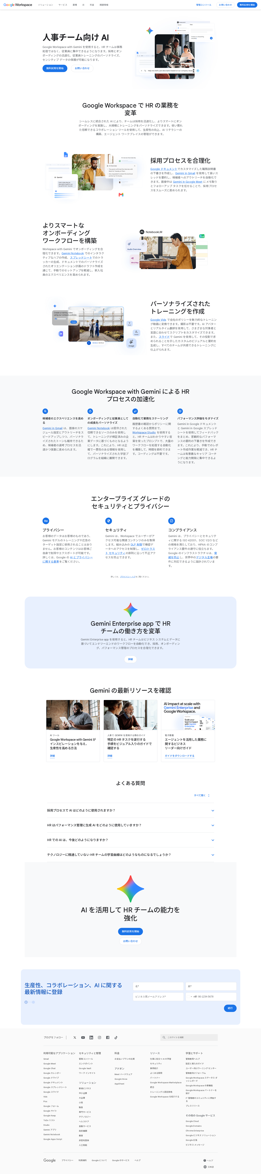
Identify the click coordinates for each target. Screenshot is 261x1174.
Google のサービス (120, 1160)
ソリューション (45, 5)
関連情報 (104, 5)
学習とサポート (194, 1053)
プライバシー (67, 1160)
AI (83, 5)
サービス (63, 5)
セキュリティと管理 (90, 1053)
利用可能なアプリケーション (59, 1053)
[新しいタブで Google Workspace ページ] (18, 5)
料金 (92, 5)
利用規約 (83, 1160)
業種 (75, 5)
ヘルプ (137, 1160)
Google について (99, 1160)
